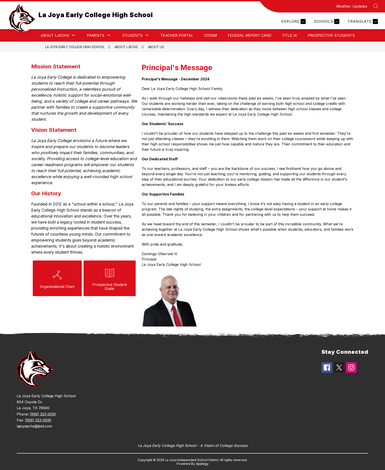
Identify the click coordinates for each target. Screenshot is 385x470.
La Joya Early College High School (74, 47)
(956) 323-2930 (43, 414)
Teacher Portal (176, 35)
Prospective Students (331, 35)
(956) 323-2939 (38, 420)
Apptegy (202, 464)
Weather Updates (351, 6)
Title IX (289, 35)
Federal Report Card (249, 35)
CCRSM (210, 35)
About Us (156, 47)
